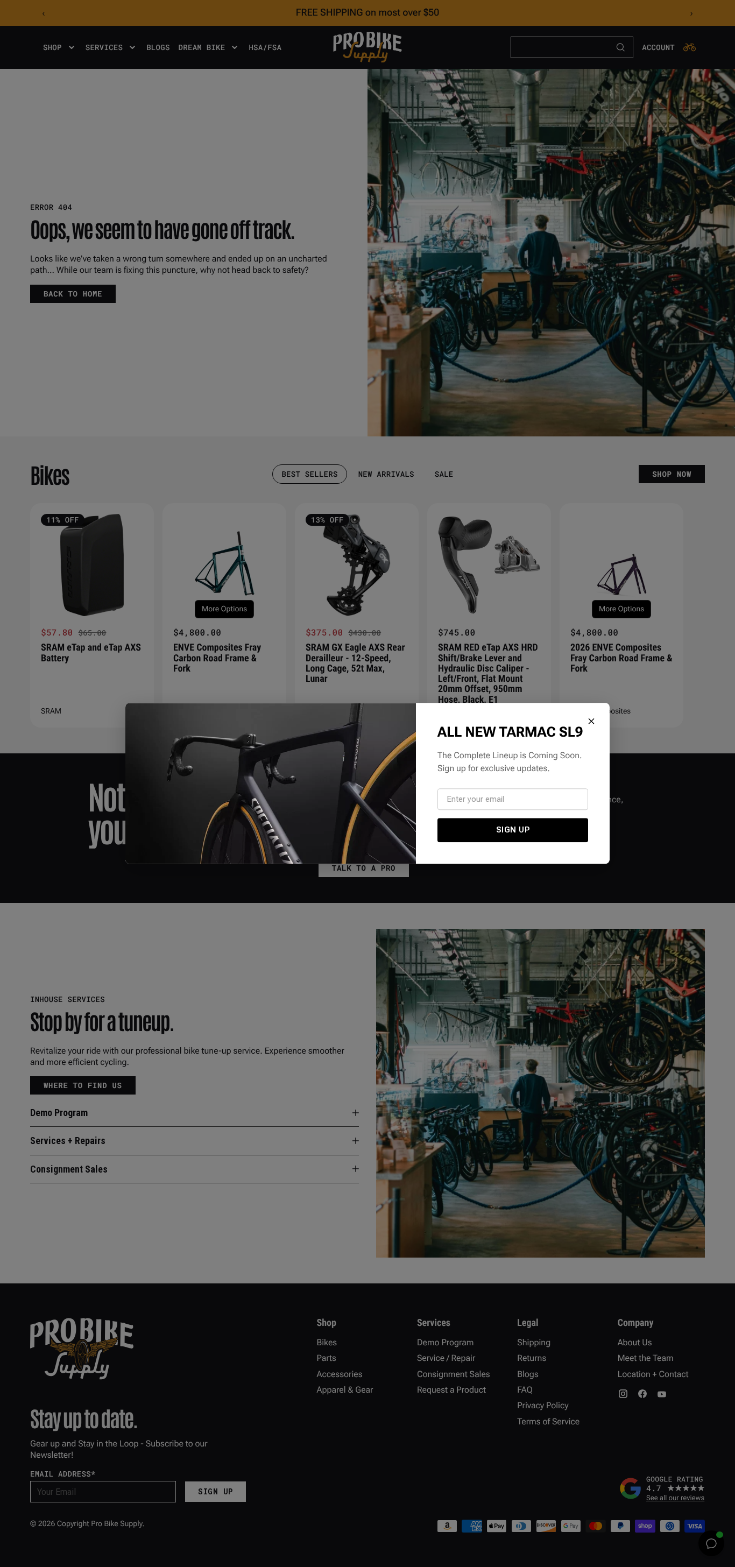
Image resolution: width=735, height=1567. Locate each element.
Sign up (513, 830)
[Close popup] (591, 721)
